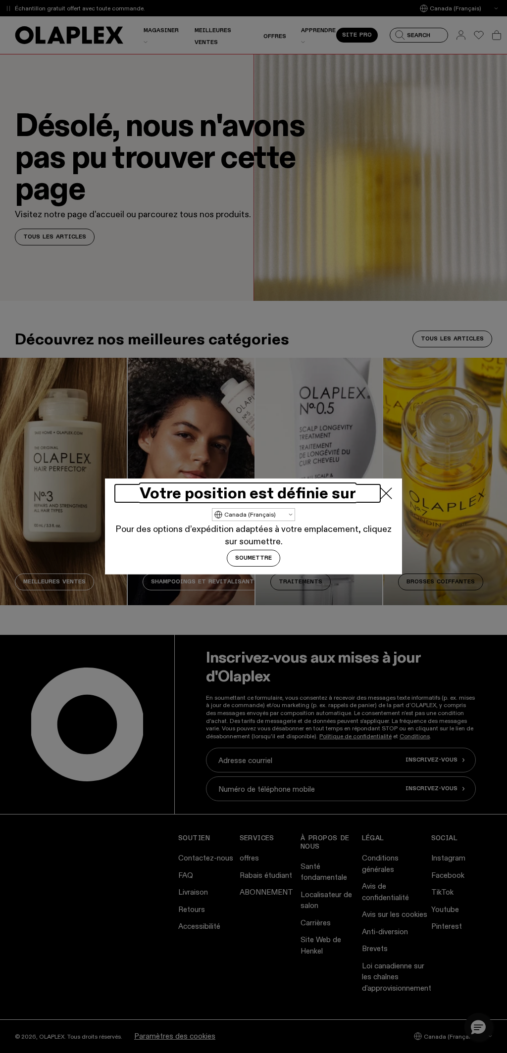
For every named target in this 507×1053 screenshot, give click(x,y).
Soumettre (253, 558)
